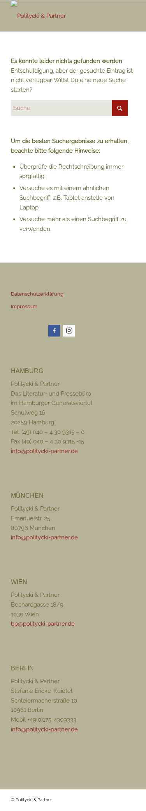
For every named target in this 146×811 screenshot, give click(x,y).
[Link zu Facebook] (54, 331)
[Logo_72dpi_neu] (60, 15)
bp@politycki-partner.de (43, 623)
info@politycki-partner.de (44, 451)
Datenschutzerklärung (37, 294)
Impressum (24, 306)
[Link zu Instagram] (69, 331)
